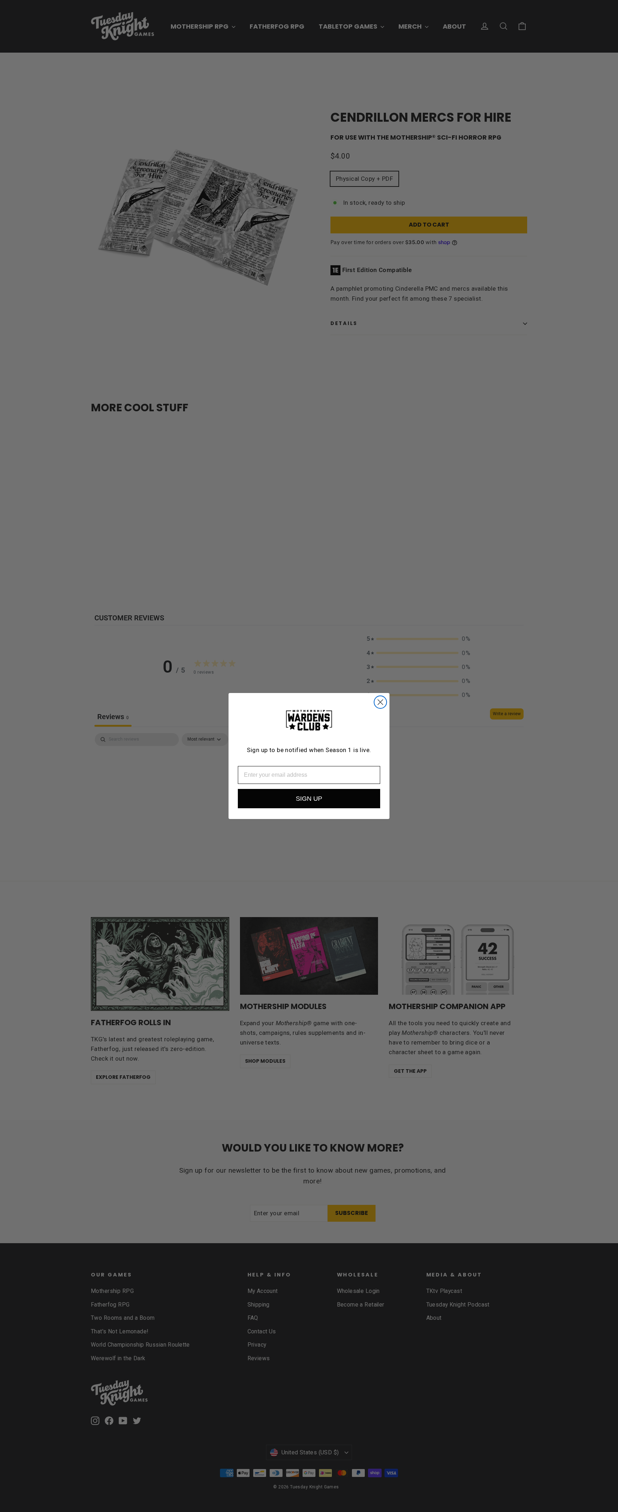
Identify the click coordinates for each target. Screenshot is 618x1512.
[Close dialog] (380, 702)
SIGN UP (309, 798)
